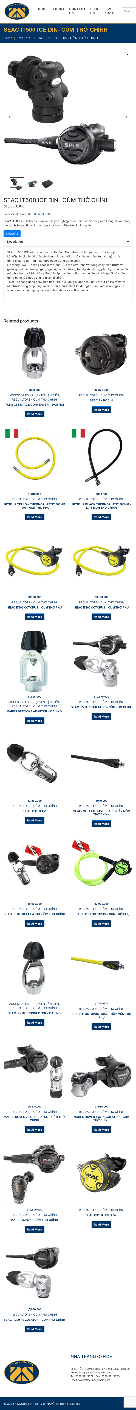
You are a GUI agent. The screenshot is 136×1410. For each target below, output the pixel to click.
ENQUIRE (12, 233)
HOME (43, 9)
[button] (126, 53)
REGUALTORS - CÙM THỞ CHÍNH (35, 214)
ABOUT (59, 9)
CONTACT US (77, 11)
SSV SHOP (109, 11)
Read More (34, 414)
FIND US (94, 11)
